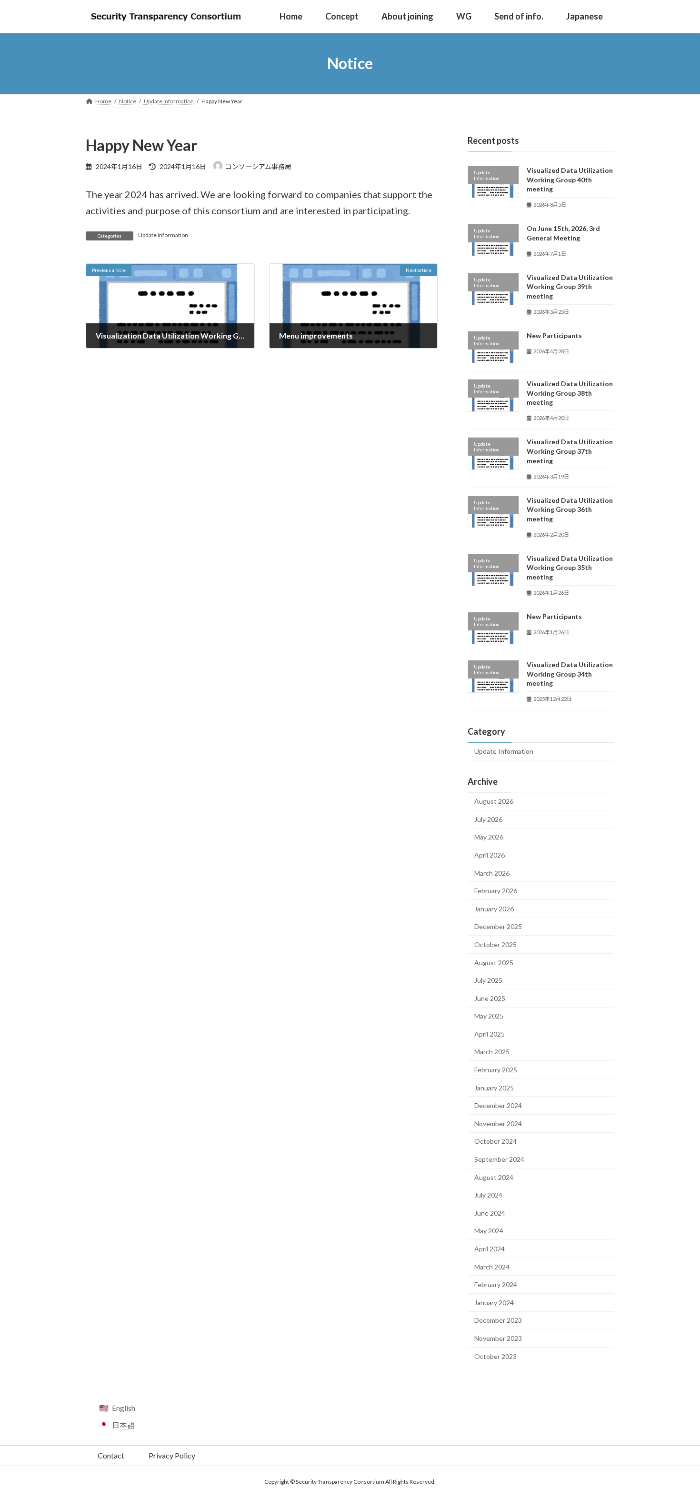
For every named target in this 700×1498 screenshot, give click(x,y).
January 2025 (494, 1087)
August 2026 (493, 801)
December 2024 (498, 1105)
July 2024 (488, 1195)
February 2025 (495, 1070)
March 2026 (492, 873)
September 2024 (499, 1159)
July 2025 (488, 980)
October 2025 (495, 944)
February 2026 (495, 891)
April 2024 (489, 1249)
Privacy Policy (172, 1455)
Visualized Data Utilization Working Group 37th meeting (570, 451)
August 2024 (493, 1177)
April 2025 (489, 1034)
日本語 (123, 1424)
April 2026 (489, 855)
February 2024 (495, 1284)
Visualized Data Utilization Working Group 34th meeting (570, 673)
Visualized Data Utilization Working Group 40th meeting (570, 179)
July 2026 (488, 819)
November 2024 (498, 1123)
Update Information (163, 235)
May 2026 (488, 837)
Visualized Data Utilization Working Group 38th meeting (570, 392)
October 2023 (495, 1356)
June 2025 (489, 998)
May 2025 (488, 1016)
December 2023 (498, 1320)
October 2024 (495, 1141)
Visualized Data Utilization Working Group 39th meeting (570, 286)
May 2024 (488, 1231)
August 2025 (493, 962)
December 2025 (498, 926)
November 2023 (498, 1338)
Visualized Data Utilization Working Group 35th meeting (570, 567)
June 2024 (489, 1213)
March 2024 (492, 1266)
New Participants (554, 335)
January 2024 (494, 1302)
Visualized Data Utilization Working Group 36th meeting (570, 509)
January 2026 (494, 908)
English (123, 1407)
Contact (111, 1455)
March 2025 (492, 1052)
